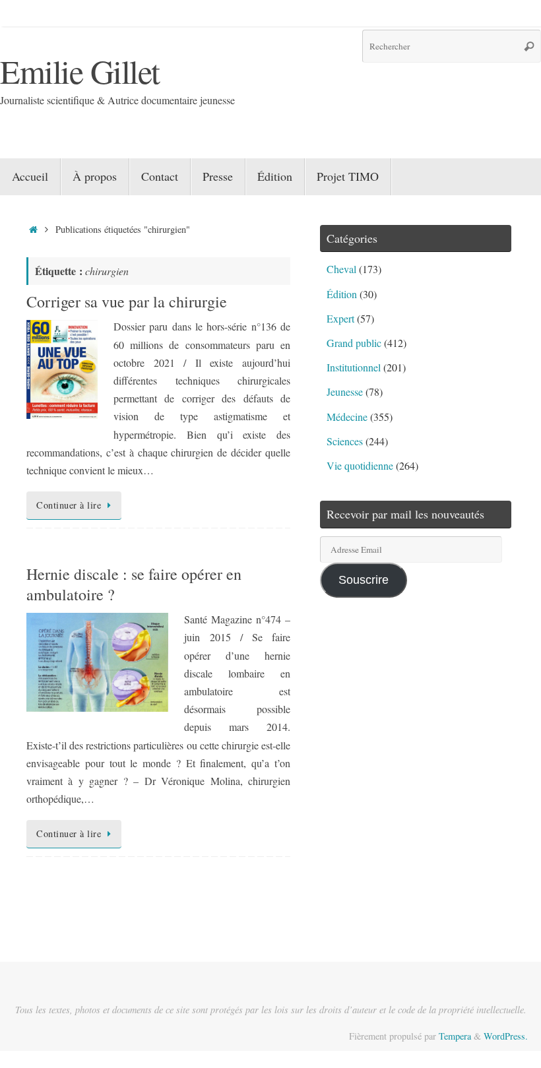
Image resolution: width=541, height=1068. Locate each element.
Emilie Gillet (80, 71)
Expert (340, 318)
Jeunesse (345, 391)
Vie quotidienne (360, 465)
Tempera (455, 1036)
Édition (342, 294)
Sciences (345, 441)
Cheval (341, 269)
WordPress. (506, 1036)
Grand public (354, 343)
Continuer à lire (68, 505)
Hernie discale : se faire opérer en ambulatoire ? (133, 584)
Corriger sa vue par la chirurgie (126, 301)
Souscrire (363, 579)
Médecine (347, 417)
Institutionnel (354, 367)
